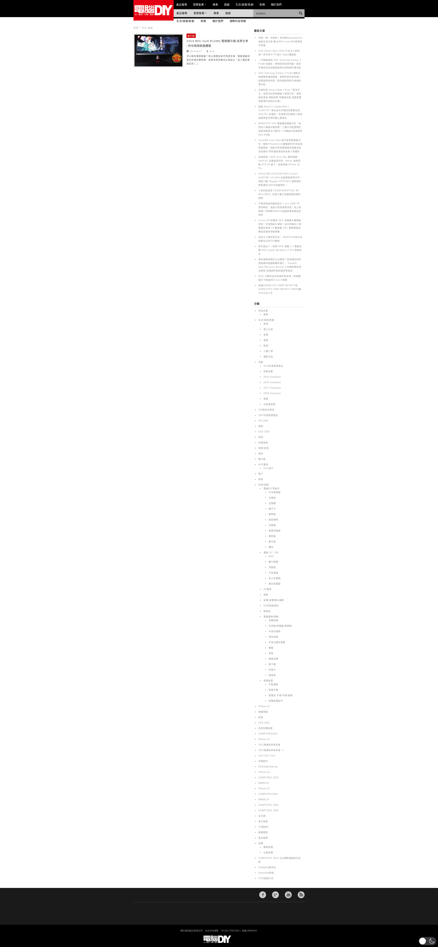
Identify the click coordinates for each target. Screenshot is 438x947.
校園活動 (268, 371)
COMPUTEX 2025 (268, 805)
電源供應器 (275, 530)
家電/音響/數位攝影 (273, 600)
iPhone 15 (264, 788)
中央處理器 (275, 492)
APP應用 (263, 464)
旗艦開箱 (263, 712)
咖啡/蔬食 (263, 448)
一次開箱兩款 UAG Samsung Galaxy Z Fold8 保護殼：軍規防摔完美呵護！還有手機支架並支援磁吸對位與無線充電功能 (279, 64)
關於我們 (276, 4)
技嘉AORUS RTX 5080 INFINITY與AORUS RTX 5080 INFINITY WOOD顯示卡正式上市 (279, 289)
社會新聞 (268, 852)
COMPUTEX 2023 (268, 777)
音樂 (265, 334)
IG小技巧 (268, 468)
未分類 (262, 816)
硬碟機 (272, 514)
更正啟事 (263, 821)
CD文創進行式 (266, 878)
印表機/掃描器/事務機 (280, 626)
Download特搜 (266, 872)
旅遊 (265, 340)
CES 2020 (264, 431)
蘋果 (215, 4)
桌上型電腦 (275, 578)
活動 (260, 362)
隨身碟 (272, 675)
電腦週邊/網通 (271, 616)
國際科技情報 (238, 21)
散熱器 (272, 536)
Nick (212, 51)
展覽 (265, 398)
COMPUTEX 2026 (268, 810)
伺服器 (272, 567)
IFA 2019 (263, 420)
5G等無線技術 (271, 605)
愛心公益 (268, 329)
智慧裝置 (198, 4)
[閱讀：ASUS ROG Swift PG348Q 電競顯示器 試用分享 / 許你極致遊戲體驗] (158, 50)
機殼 (271, 547)
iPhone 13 (264, 739)
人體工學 (268, 351)
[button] (427, 941)
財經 (260, 479)
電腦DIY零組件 (271, 488)
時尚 (260, 437)
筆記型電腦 (275, 583)
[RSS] (301, 894)
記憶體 (272, 503)
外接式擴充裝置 (277, 642)
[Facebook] (262, 894)
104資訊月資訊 (266, 409)
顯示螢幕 (273, 561)
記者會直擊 (269, 404)
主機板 (272, 497)
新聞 (262, 4)
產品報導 (181, 4)
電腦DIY (153, 10)
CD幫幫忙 (263, 827)
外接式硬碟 (275, 631)
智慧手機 (273, 690)
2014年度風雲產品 (273, 366)
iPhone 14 (264, 772)
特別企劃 (263, 310)
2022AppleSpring (268, 766)
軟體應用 (263, 832)
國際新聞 (268, 847)
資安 (260, 453)
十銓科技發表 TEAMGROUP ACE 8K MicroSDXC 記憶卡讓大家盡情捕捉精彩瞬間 (279, 194)
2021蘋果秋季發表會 (269, 744)
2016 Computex (272, 382)
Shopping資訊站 (267, 867)
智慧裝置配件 (276, 701)
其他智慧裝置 (265, 728)
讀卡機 (272, 664)
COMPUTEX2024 (268, 794)
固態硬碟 (273, 519)
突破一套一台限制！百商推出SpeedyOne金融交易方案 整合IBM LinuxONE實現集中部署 (280, 41)
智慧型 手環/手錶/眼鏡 (281, 695)
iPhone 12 (264, 706)
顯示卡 (272, 508)
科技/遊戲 (263, 484)
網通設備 (273, 658)
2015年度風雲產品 (268, 415)
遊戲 (227, 4)
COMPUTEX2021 (268, 733)
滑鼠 (271, 653)
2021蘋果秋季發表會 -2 (271, 750)
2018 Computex (272, 393)
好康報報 (263, 442)
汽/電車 (267, 589)
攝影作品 (268, 356)
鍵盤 (271, 647)
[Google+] (275, 894)
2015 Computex (272, 377)
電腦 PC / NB (270, 552)
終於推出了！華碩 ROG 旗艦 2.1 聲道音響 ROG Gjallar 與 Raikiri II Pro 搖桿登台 (280, 250)
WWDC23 (263, 783)
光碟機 (272, 525)
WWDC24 (263, 799)
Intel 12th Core (266, 755)
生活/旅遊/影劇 (245, 4)
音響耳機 (273, 620)
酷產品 (267, 611)
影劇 (265, 345)
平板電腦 (273, 572)
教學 (265, 314)
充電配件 (263, 761)
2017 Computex (272, 388)
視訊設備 (273, 637)
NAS (271, 556)
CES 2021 (264, 722)
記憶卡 (272, 669)
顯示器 (191, 36)
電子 (260, 473)
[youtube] (288, 894)
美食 (265, 323)
